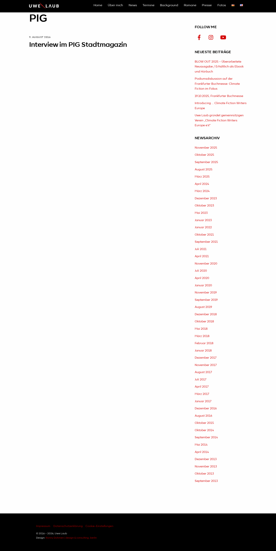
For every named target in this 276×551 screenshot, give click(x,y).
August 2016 (203, 415)
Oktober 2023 (204, 205)
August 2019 (203, 307)
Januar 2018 (203, 350)
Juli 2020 (201, 270)
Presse (207, 5)
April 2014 (202, 452)
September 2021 (206, 241)
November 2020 (206, 263)
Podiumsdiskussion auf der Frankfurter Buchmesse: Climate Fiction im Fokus (217, 83)
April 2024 (202, 184)
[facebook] (200, 37)
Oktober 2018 (204, 321)
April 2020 (202, 278)
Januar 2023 (203, 220)
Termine (149, 5)
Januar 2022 (203, 227)
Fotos (221, 5)
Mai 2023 (201, 213)
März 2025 (202, 176)
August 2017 (203, 372)
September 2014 (206, 437)
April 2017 (202, 386)
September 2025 (206, 162)
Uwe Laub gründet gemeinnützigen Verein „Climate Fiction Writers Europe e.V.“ (219, 120)
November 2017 (206, 365)
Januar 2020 (203, 285)
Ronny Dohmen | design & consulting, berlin (71, 538)
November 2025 (206, 147)
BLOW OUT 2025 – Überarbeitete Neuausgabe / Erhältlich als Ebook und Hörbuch (219, 66)
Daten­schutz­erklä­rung (68, 526)
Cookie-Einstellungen (99, 526)
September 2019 (206, 300)
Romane (190, 5)
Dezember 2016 (206, 408)
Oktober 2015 (204, 423)
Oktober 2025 (204, 154)
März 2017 (202, 394)
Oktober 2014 (204, 430)
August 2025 (203, 169)
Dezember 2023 (206, 198)
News (133, 5)
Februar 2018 (204, 343)
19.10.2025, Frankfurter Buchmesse (219, 96)
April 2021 (202, 256)
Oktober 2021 (204, 234)
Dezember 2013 (206, 459)
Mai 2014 (201, 444)
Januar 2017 (203, 401)
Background (169, 5)
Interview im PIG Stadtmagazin (78, 45)
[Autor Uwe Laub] (44, 8)
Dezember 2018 (206, 314)
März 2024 (202, 191)
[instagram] (212, 37)
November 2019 (206, 292)
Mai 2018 (201, 328)
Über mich (115, 5)
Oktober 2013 (204, 473)
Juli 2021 (201, 249)
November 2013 (206, 466)
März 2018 (202, 336)
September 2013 (206, 481)
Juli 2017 (200, 379)
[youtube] (224, 37)
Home (98, 5)
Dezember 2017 (205, 357)
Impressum (43, 526)
